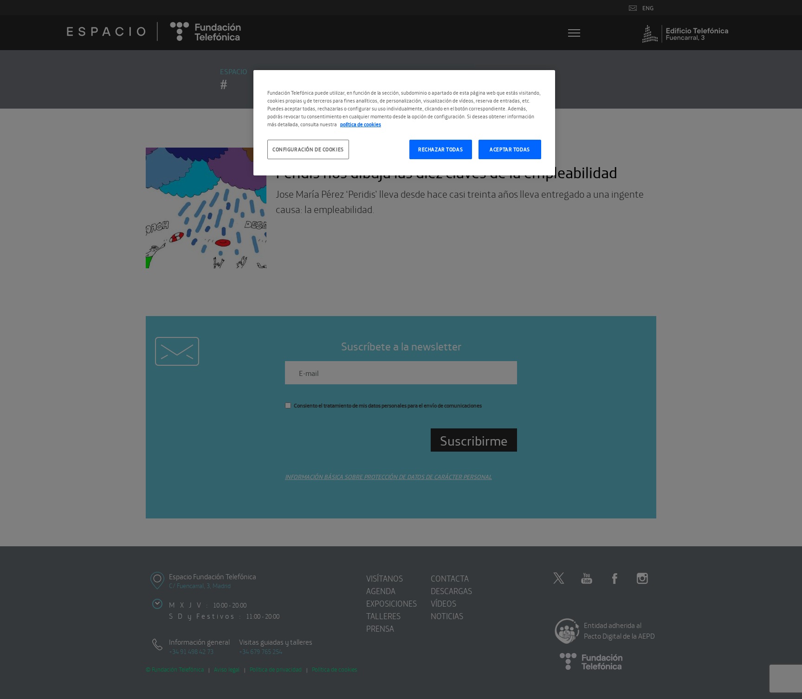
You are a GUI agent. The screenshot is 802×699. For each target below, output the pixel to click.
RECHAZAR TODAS (440, 149)
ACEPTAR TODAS (510, 149)
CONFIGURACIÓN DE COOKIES (308, 149)
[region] (404, 122)
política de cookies (360, 124)
